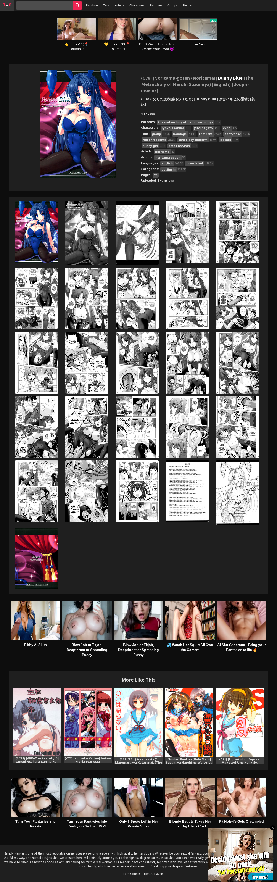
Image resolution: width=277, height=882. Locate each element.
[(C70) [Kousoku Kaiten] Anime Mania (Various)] (88, 722)
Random (92, 5)
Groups (172, 5)
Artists (119, 5)
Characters (137, 5)
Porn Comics (132, 874)
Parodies (156, 5)
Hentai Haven (153, 874)
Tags (106, 5)
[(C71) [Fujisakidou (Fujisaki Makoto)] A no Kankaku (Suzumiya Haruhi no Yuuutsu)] (240, 722)
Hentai (187, 5)
